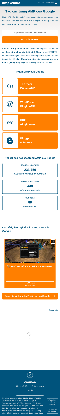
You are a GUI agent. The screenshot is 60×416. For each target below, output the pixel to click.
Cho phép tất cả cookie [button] (52, 402)
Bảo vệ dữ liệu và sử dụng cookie (30, 386)
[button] (41, 2)
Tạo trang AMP (30, 382)
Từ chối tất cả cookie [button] (52, 411)
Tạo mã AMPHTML (30, 39)
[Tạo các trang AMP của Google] (11, 3)
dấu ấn (30, 390)
